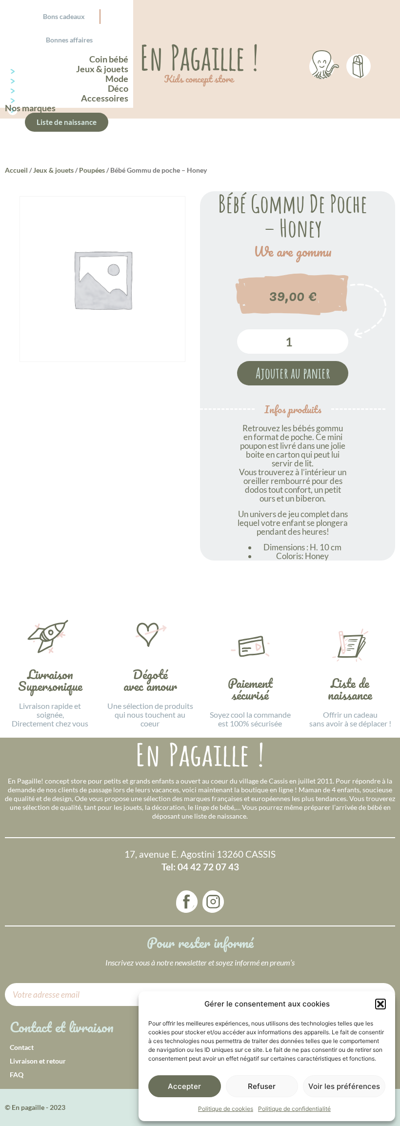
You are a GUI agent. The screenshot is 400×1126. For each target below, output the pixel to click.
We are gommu (293, 251)
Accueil (16, 170)
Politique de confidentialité (294, 1108)
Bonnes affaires (69, 40)
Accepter (184, 1086)
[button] (380, 1004)
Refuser (262, 1086)
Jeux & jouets (53, 170)
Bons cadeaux (64, 16)
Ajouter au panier (293, 373)
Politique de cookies (225, 1108)
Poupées (92, 170)
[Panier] (358, 64)
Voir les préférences (344, 1086)
